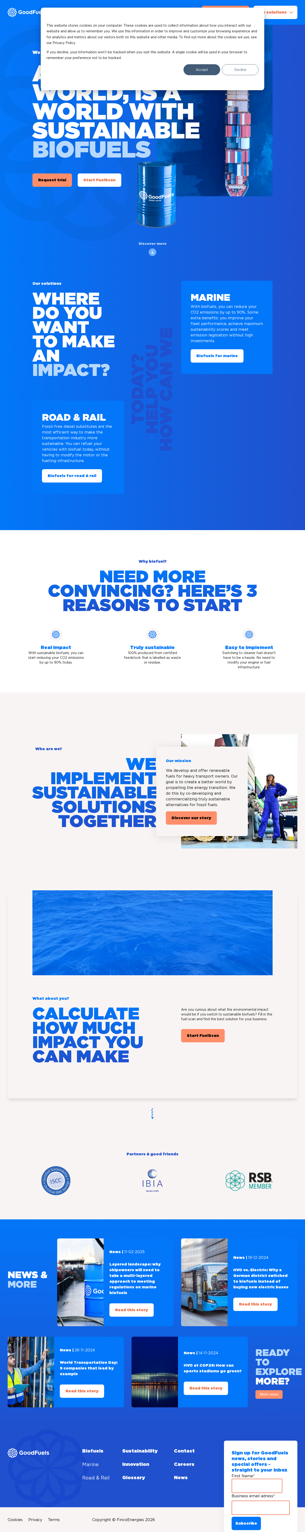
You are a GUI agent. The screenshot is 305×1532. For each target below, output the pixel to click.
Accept (202, 70)
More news (269, 1394)
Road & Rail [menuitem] (95, 1477)
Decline (240, 70)
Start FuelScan (99, 180)
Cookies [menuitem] (15, 1519)
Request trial (52, 180)
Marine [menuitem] (90, 1464)
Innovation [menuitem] (135, 1464)
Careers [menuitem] (184, 1464)
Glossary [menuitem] (133, 1477)
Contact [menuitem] (184, 1451)
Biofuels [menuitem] (92, 1451)
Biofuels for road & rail (72, 476)
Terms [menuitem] (54, 1519)
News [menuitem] (181, 1477)
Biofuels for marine (217, 356)
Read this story (131, 1310)
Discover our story (191, 818)
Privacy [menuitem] (35, 1519)
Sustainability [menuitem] (140, 1451)
